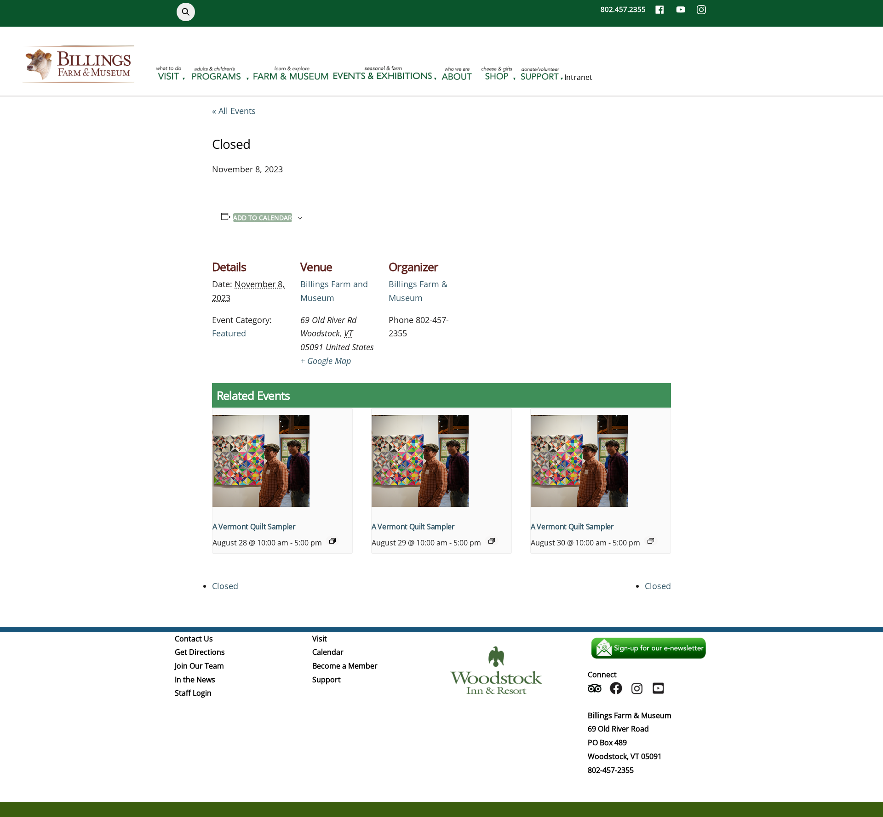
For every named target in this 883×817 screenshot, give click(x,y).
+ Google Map (325, 360)
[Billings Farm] (78, 77)
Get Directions (200, 652)
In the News (195, 680)
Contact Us (194, 639)
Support (326, 680)
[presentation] (282, 460)
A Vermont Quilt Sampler (254, 527)
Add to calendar (262, 217)
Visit (319, 639)
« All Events (234, 110)
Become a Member (345, 666)
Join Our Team (199, 666)
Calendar (328, 652)
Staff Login (193, 693)
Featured (229, 333)
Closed (225, 585)
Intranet (578, 77)
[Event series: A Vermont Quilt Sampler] (332, 541)
